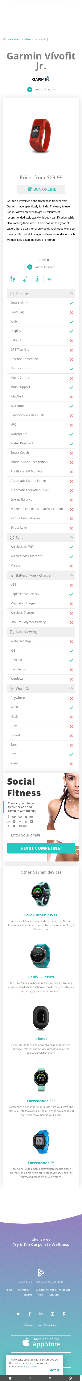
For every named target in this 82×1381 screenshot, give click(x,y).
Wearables (24, 1289)
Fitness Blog (64, 1289)
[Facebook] (30, 1378)
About (9, 1289)
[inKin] (41, 1272)
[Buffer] (10, 1378)
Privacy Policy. (29, 1366)
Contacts (54, 1294)
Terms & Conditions (47, 1325)
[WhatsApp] (70, 1378)
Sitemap (29, 1325)
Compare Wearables (47, 1289)
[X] (50, 1378)
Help (41, 1294)
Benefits (28, 1294)
